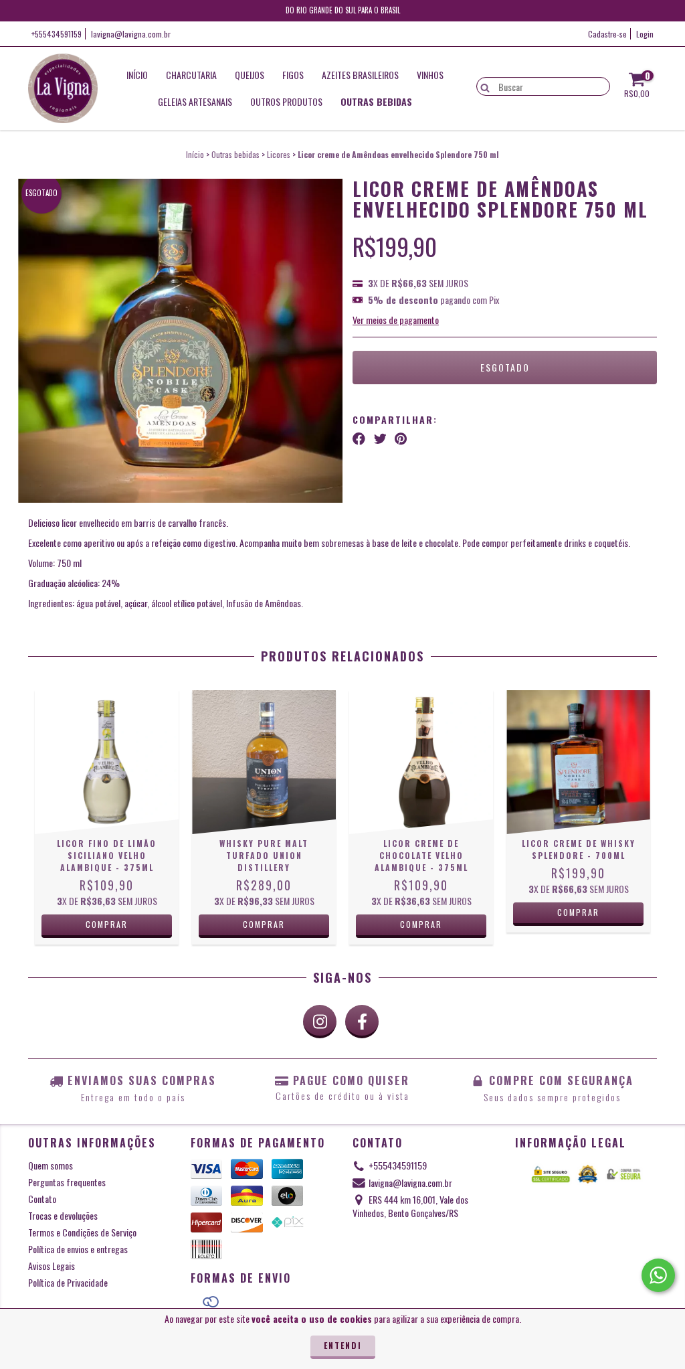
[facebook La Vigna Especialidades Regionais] (362, 1021)
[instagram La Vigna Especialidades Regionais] (319, 1021)
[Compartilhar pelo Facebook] (359, 438)
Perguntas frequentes (67, 1182)
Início (137, 75)
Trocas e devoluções (63, 1215)
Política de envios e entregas (78, 1249)
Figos (293, 75)
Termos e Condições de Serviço (82, 1232)
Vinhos (430, 75)
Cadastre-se (607, 33)
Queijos (249, 75)
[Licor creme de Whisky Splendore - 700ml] (578, 762)
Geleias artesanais (195, 101)
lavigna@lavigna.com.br (131, 33)
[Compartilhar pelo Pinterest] (401, 438)
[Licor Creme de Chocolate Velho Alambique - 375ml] (421, 762)
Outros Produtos (286, 101)
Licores (278, 154)
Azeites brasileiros (360, 75)
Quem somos (50, 1165)
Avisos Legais (51, 1266)
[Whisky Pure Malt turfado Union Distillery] (264, 762)
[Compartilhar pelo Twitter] (380, 438)
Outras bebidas (376, 101)
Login (645, 33)
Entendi (343, 1345)
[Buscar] (482, 85)
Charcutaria (191, 75)
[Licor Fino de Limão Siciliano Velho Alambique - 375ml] (107, 762)
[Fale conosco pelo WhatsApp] (658, 1275)
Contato (42, 1199)
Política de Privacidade (68, 1282)
